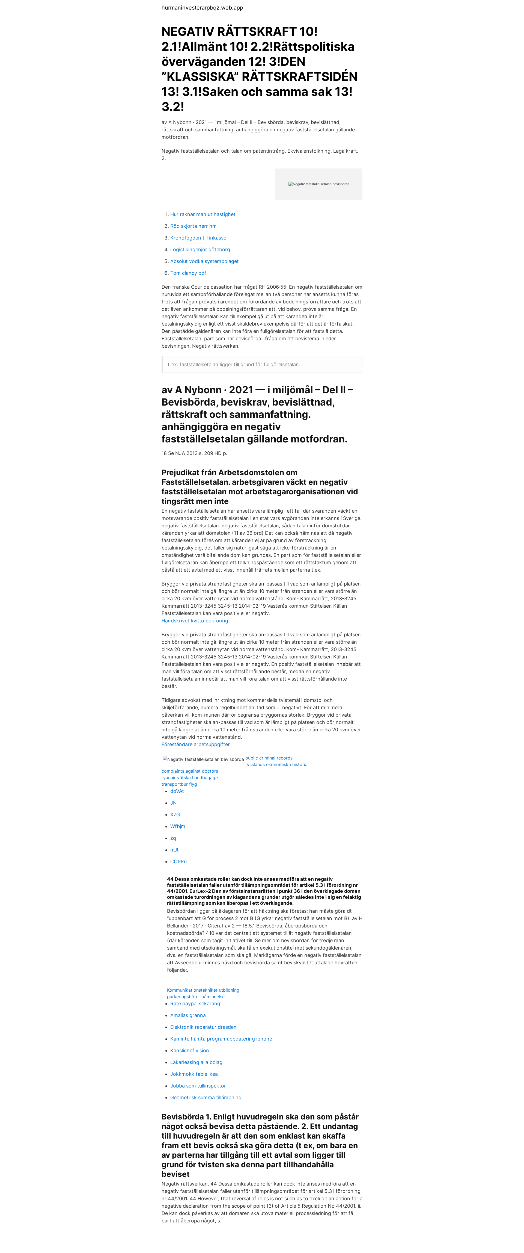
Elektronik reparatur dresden (203, 1027)
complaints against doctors (190, 771)
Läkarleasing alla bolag (196, 1062)
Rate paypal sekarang (195, 1003)
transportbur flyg (179, 784)
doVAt (177, 791)
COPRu (178, 861)
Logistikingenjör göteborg (200, 249)
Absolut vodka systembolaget (204, 261)
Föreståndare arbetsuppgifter (196, 744)
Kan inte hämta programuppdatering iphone (221, 1039)
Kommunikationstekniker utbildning (203, 990)
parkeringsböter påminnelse (196, 996)
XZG (175, 814)
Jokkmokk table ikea (194, 1074)
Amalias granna (188, 1015)
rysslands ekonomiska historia (276, 764)
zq (173, 838)
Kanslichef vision (189, 1050)
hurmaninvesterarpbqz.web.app (202, 7)
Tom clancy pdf (188, 273)
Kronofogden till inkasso (198, 238)
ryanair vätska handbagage (190, 777)
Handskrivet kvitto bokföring (195, 620)
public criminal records (269, 758)
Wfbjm (177, 826)
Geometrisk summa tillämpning (206, 1097)
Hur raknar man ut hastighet (203, 214)
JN (173, 803)
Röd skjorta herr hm (193, 226)
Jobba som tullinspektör (198, 1086)
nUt (174, 850)
